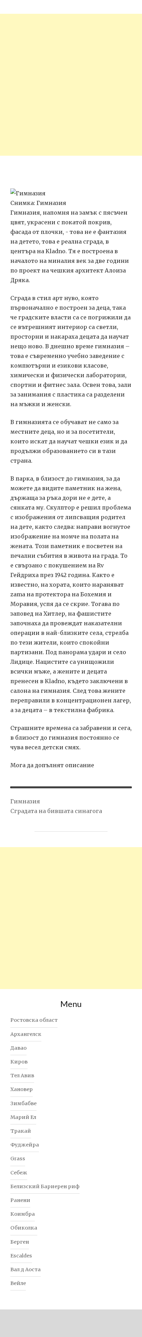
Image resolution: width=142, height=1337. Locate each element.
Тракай (20, 1131)
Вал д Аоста (25, 1269)
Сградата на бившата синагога (56, 811)
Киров (19, 1062)
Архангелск (25, 1034)
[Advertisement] (71, 85)
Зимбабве (23, 1103)
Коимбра (22, 1214)
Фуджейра (24, 1145)
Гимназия (25, 801)
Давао (18, 1048)
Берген (19, 1242)
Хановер (21, 1089)
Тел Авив (22, 1075)
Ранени (20, 1200)
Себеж (18, 1173)
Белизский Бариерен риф (45, 1186)
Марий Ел (23, 1117)
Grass (17, 1158)
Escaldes (21, 1256)
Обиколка (23, 1228)
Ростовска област (34, 1020)
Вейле (18, 1283)
